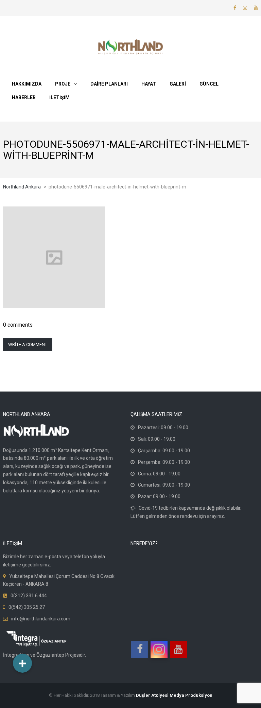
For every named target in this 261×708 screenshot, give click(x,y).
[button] (22, 663)
